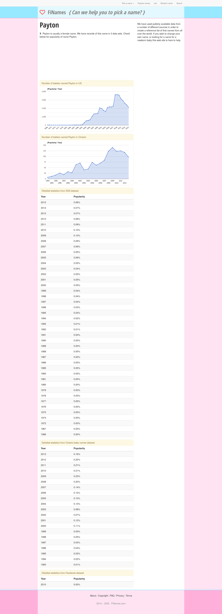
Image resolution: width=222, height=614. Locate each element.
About (93, 595)
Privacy (120, 595)
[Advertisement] (86, 62)
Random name (167, 3)
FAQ (112, 595)
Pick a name (127, 3)
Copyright (103, 595)
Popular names (144, 3)
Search (179, 3)
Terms (129, 595)
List (155, 3)
